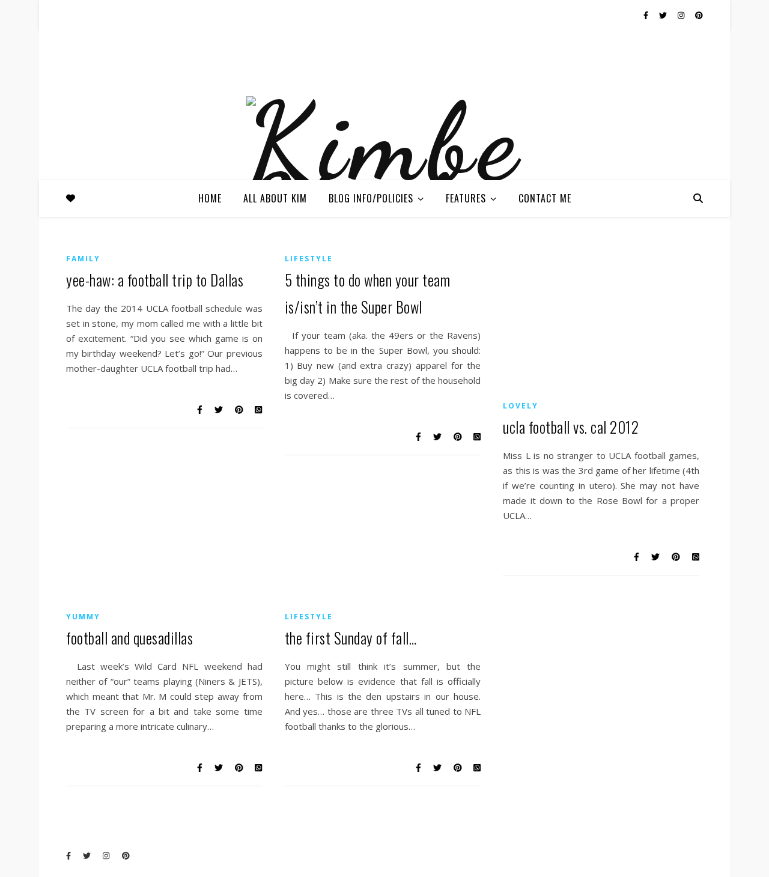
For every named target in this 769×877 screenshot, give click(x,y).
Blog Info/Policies (371, 198)
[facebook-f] (646, 15)
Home (210, 198)
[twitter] (664, 15)
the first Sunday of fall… (351, 638)
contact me (544, 198)
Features (466, 198)
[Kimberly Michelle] (384, 173)
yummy (83, 616)
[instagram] (682, 15)
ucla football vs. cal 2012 (571, 427)
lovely (520, 406)
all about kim (275, 198)
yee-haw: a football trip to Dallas (154, 280)
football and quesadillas (129, 638)
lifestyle (309, 258)
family (83, 258)
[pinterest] (699, 15)
